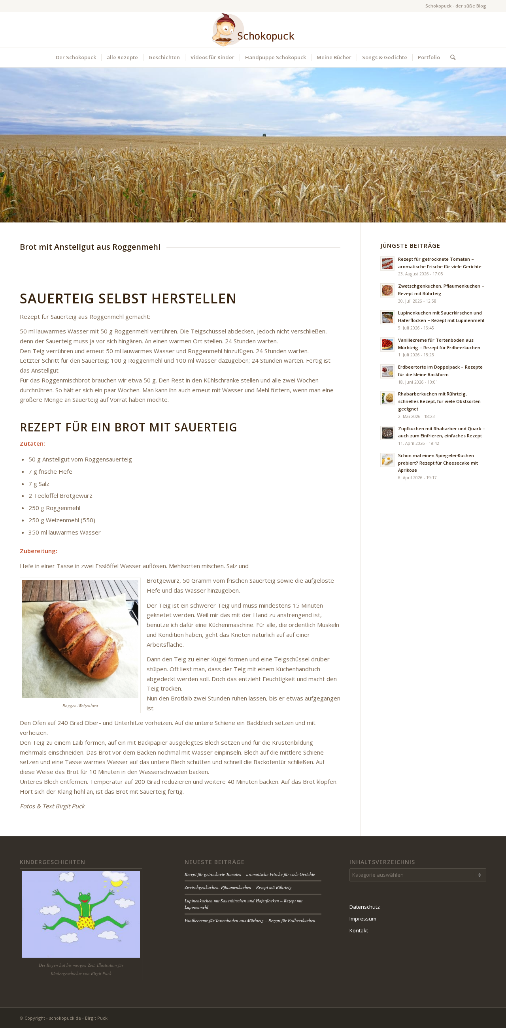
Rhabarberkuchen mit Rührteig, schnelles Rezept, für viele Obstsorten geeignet (439, 401)
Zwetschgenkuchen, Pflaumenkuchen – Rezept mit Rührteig (238, 887)
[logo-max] (253, 29)
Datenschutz (364, 906)
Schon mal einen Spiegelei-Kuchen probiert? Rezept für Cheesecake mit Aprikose (438, 462)
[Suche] (450, 57)
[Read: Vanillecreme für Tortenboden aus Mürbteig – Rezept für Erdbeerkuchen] (387, 344)
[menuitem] (76, 57)
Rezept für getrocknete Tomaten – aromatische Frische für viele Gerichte (250, 874)
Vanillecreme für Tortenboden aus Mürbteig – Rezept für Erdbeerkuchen (250, 920)
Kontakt (358, 930)
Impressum (362, 918)
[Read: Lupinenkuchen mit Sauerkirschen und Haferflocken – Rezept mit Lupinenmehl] (387, 317)
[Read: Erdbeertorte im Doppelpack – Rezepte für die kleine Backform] (387, 371)
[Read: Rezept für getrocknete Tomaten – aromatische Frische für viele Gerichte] (387, 263)
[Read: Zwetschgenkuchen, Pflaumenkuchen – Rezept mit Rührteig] (387, 290)
